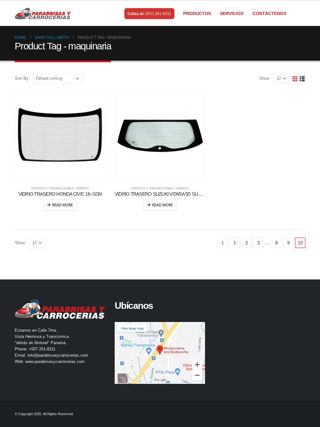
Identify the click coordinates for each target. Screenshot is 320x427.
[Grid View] (295, 78)
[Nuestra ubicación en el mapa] (160, 353)
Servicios (231, 13)
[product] (60, 135)
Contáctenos (269, 13)
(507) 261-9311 (158, 14)
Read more (62, 205)
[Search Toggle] (302, 14)
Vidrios (82, 188)
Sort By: (22, 78)
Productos (197, 13)
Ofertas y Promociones (52, 188)
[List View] (302, 78)
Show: (264, 78)
